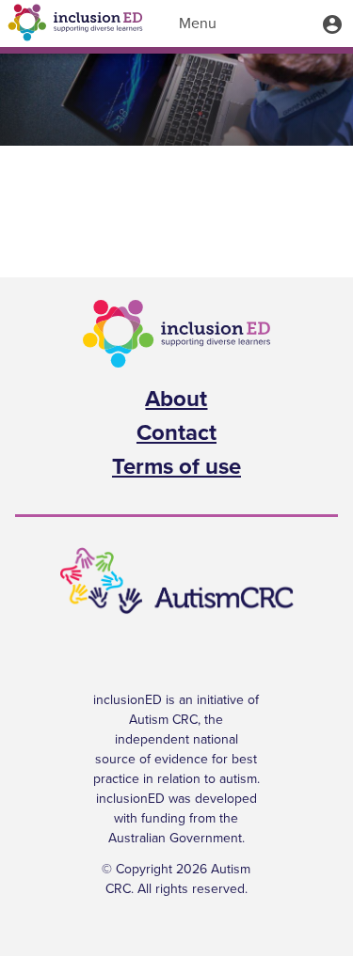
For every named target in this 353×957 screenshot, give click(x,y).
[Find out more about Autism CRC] (176, 581)
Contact (176, 433)
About (176, 399)
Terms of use (176, 467)
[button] (332, 23)
